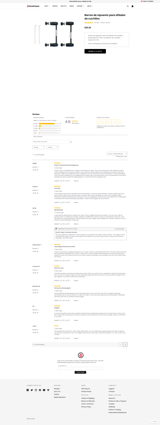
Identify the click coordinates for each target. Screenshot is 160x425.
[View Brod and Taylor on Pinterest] (40, 390)
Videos (72, 6)
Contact (112, 392)
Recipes (55, 6)
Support (80, 6)
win (83, 362)
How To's (63, 6)
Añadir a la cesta (95, 51)
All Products (85, 389)
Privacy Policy (86, 407)
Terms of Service (87, 404)
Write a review (105, 23)
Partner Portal (86, 392)
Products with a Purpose (117, 401)
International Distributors (118, 413)
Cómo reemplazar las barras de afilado (102, 44)
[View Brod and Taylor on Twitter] (32, 390)
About (89, 6)
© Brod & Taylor (31, 418)
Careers (111, 404)
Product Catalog (115, 410)
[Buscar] (128, 6)
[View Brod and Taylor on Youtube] (44, 390)
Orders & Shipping (87, 398)
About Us (112, 398)
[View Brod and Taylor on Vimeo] (48, 390)
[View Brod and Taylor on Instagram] (36, 390)
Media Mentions (60, 397)
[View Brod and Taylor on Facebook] (28, 390)
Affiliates (112, 407)
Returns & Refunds (88, 401)
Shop (46, 6)
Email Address (62, 366)
